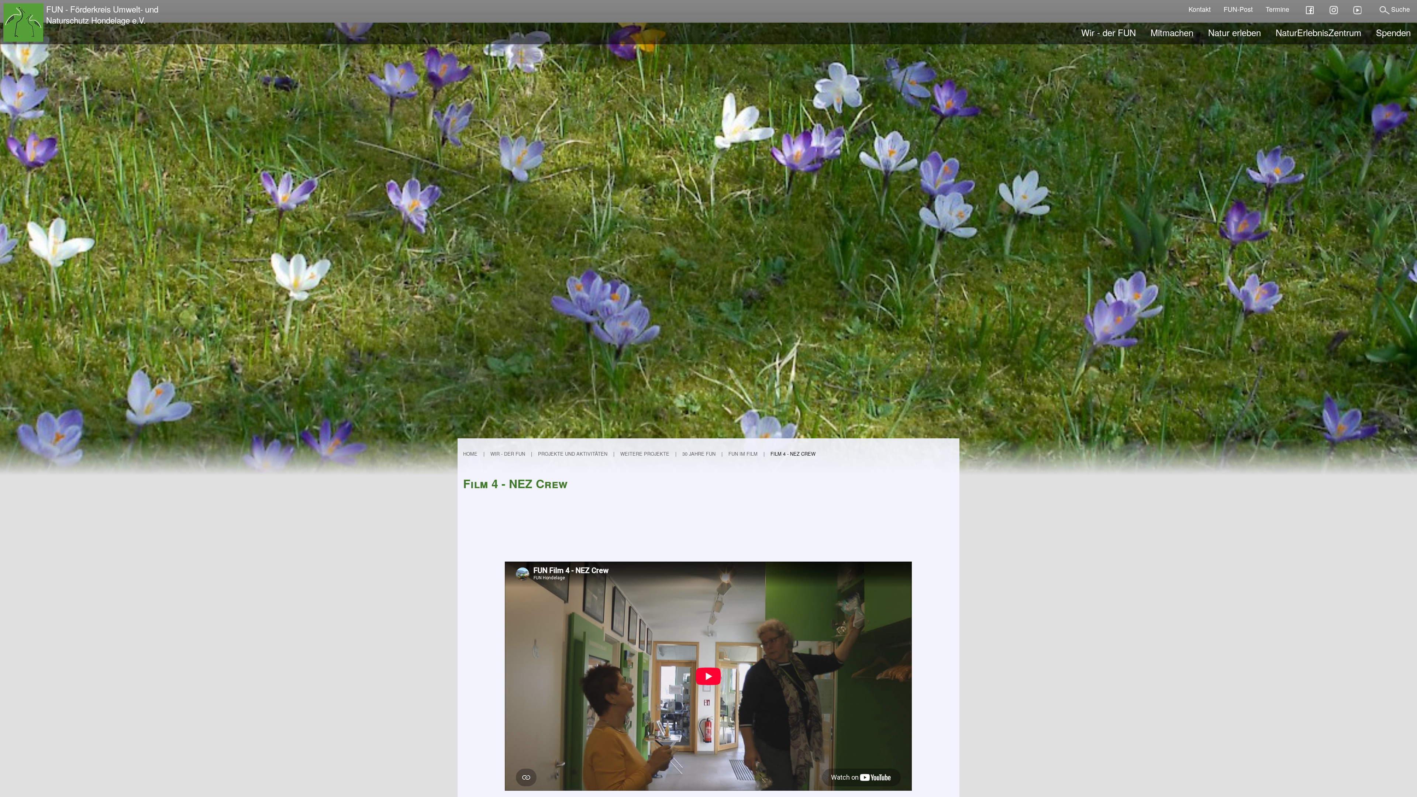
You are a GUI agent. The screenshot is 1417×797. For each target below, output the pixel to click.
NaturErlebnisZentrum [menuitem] (1318, 32)
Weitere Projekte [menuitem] (644, 453)
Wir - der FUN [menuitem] (1108, 32)
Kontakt (1200, 9)
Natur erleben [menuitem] (1234, 32)
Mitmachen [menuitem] (1172, 32)
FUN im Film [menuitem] (743, 453)
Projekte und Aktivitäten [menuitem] (572, 453)
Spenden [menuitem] (1393, 32)
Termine (1277, 9)
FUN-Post (1238, 9)
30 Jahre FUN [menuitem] (699, 453)
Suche (1400, 9)
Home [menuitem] (470, 453)
